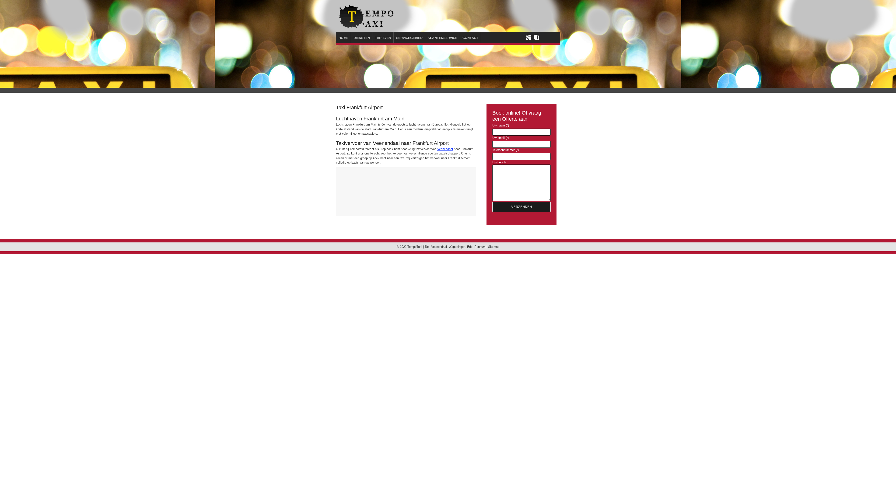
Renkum (480, 246)
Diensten (362, 38)
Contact (470, 38)
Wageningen (457, 246)
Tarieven (383, 38)
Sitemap (493, 246)
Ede (469, 246)
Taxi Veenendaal (436, 246)
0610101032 (536, 20)
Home (343, 38)
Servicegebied (409, 38)
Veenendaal (445, 149)
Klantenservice (442, 38)
